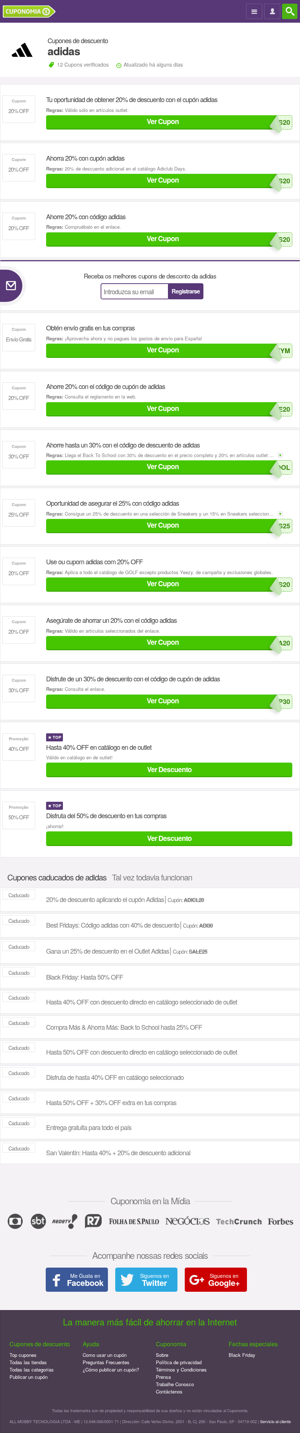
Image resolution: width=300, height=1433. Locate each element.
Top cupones (23, 1354)
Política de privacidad (179, 1362)
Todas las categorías (32, 1369)
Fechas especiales (253, 1344)
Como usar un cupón (105, 1354)
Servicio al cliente (275, 1421)
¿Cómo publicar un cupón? (111, 1369)
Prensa (163, 1376)
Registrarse (186, 291)
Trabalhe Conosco (175, 1384)
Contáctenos (169, 1391)
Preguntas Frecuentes (106, 1362)
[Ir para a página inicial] (32, 11)
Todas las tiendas (28, 1362)
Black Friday (242, 1354)
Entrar (273, 11)
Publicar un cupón (29, 1376)
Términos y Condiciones (181, 1369)
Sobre (162, 1354)
